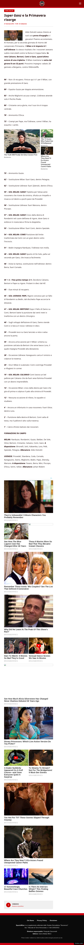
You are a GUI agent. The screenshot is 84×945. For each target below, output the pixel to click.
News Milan (9, 10)
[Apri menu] (80, 3)
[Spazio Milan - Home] (42, 3)
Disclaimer (53, 920)
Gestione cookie (79, 943)
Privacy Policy (42, 920)
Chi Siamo (30, 920)
